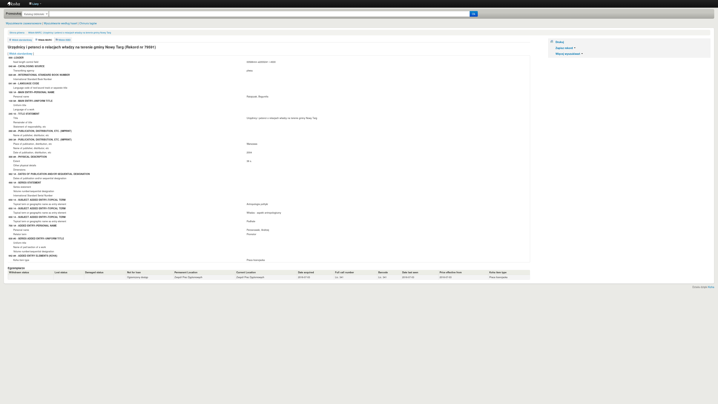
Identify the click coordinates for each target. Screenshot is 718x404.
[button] (35, 3)
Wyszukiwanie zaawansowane (24, 23)
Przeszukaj (13, 13)
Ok (473, 14)
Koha (711, 287)
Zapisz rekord (565, 48)
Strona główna (17, 32)
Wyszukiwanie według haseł (60, 23)
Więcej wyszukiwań (568, 54)
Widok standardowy (22, 39)
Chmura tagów (88, 23)
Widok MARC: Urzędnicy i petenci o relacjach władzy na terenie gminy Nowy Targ (69, 32)
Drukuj (560, 42)
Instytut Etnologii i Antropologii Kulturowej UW (16, 3)
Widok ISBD (65, 39)
